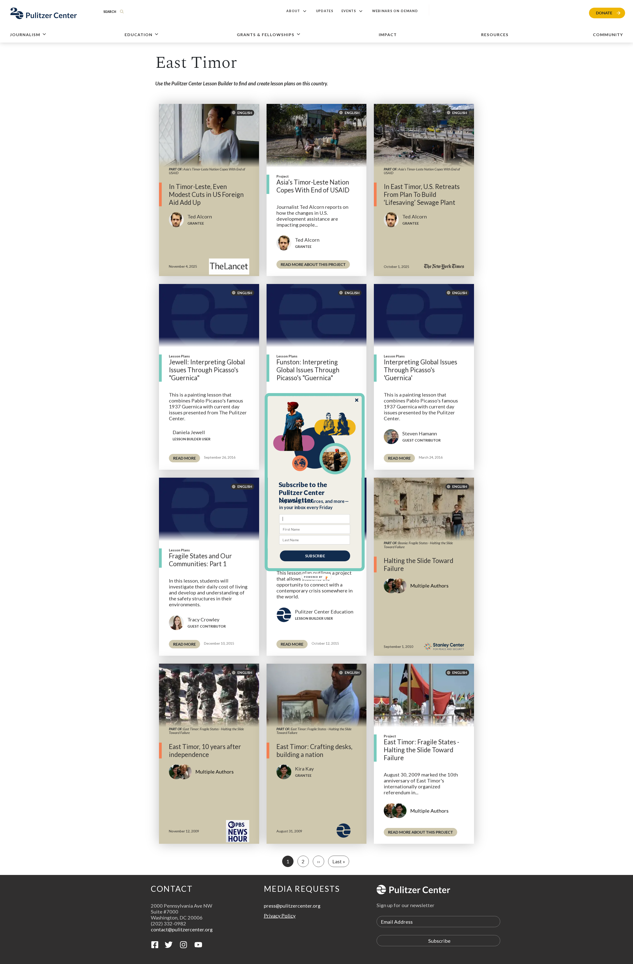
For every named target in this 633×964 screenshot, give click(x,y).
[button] (315, 492)
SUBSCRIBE (315, 555)
